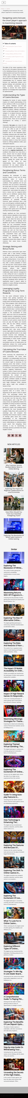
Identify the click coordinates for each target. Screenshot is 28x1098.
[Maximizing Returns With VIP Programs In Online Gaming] (14, 584)
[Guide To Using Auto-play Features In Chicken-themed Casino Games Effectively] (14, 787)
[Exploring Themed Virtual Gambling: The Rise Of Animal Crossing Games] (14, 736)
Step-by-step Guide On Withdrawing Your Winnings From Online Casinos (13, 1050)
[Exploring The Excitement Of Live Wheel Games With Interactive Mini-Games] (14, 887)
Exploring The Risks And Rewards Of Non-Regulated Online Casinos (13, 646)
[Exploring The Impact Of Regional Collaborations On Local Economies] (14, 479)
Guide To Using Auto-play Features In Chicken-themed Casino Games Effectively (14, 798)
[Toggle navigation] (4, 2)
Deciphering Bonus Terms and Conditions (15, 51)
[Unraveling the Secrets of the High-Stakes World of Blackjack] (14, 1064)
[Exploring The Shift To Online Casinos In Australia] (14, 862)
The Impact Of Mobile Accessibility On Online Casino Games (13, 670)
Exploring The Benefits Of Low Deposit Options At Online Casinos (14, 1024)
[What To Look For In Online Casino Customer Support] (14, 913)
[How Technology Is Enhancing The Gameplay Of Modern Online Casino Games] (14, 812)
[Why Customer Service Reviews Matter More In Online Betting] (14, 456)
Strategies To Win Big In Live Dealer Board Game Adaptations (13, 973)
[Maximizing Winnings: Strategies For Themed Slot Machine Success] (14, 711)
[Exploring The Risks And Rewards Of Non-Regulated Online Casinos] (14, 635)
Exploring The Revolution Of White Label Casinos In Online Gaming (14, 537)
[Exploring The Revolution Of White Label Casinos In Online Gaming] (14, 526)
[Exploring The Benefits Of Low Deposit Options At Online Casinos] (14, 1014)
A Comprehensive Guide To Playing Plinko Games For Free (14, 999)
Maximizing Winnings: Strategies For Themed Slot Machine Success (13, 721)
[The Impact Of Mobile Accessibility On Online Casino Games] (14, 660)
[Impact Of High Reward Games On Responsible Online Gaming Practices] (14, 685)
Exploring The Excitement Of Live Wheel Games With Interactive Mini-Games (14, 899)
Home (2, 9)
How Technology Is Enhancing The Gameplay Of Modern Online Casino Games (13, 823)
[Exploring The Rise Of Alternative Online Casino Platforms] (14, 610)
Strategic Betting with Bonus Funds (13, 54)
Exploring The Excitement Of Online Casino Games (13, 771)
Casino (8, 9)
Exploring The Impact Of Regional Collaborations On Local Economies (13, 490)
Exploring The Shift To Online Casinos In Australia (13, 872)
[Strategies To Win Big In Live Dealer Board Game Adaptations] (14, 963)
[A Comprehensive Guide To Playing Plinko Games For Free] (14, 989)
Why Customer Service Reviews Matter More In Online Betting (13, 467)
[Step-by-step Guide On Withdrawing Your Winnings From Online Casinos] (14, 1039)
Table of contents (10, 44)
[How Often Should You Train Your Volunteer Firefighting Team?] (14, 502)
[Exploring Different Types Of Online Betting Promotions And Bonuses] (14, 938)
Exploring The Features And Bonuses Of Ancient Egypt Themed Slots (14, 848)
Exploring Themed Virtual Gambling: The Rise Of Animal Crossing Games (14, 747)
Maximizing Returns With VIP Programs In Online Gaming (13, 595)
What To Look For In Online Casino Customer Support (12, 923)
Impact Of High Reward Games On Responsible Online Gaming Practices (14, 697)
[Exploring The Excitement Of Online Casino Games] (14, 761)
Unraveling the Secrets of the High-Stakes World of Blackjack (13, 1074)
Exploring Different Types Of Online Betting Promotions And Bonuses (12, 949)
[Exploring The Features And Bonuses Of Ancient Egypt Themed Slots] (14, 837)
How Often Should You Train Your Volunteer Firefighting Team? (14, 514)
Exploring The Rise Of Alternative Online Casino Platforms (13, 620)
